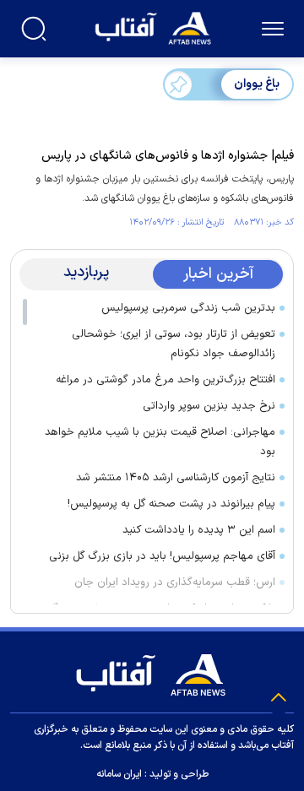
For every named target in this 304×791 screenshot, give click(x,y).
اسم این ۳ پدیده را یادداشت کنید (198, 530)
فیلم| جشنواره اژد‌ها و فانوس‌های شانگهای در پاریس (167, 156)
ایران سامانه (119, 774)
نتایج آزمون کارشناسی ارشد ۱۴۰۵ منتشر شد (175, 477)
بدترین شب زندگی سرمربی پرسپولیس (188, 308)
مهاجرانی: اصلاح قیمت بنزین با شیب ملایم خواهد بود (160, 442)
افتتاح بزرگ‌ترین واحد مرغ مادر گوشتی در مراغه (165, 379)
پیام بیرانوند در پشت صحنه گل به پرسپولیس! (171, 504)
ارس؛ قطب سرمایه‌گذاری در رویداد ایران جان (174, 582)
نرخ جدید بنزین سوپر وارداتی (209, 406)
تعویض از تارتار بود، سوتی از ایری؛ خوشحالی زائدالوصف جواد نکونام (173, 344)
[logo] (155, 27)
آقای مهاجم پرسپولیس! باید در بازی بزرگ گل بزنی (162, 556)
